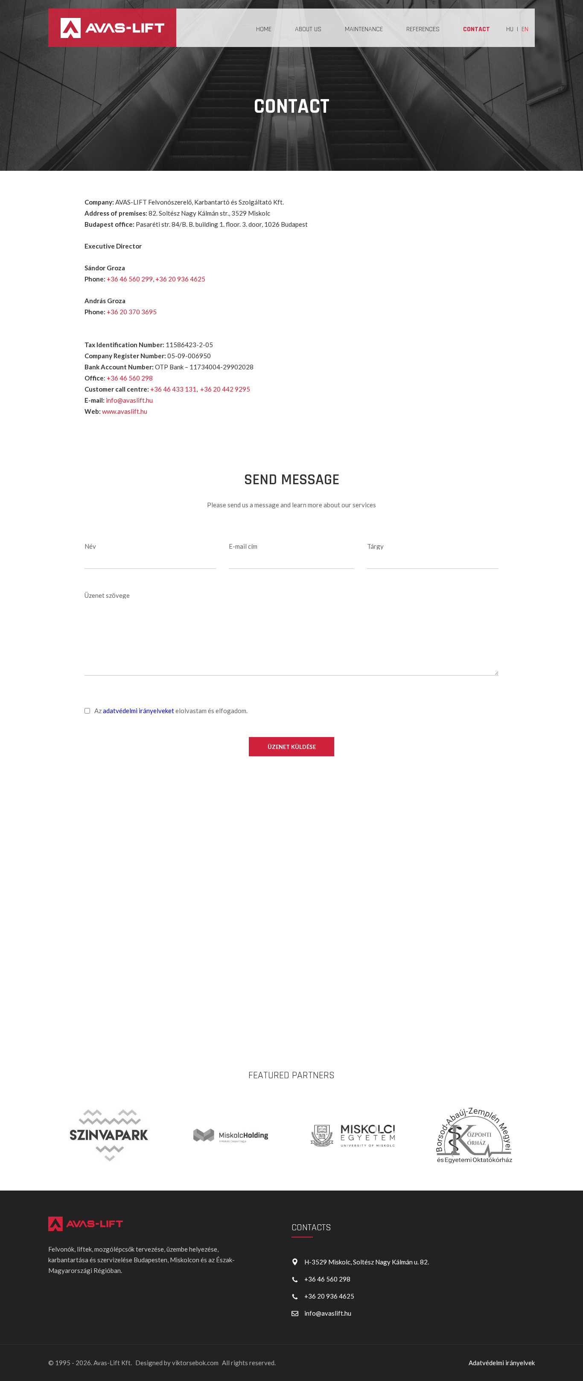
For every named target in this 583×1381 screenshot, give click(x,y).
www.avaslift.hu (124, 411)
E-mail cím (243, 546)
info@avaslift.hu (129, 400)
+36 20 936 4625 (180, 279)
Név (90, 546)
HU (509, 29)
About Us (308, 29)
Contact (476, 29)
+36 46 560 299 (130, 279)
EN (525, 29)
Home (263, 29)
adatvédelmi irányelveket (138, 710)
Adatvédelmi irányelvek (502, 1362)
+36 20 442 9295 (225, 389)
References (423, 29)
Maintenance (364, 29)
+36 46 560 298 (130, 378)
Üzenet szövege (107, 595)
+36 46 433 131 (173, 389)
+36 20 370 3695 (132, 312)
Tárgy (375, 546)
